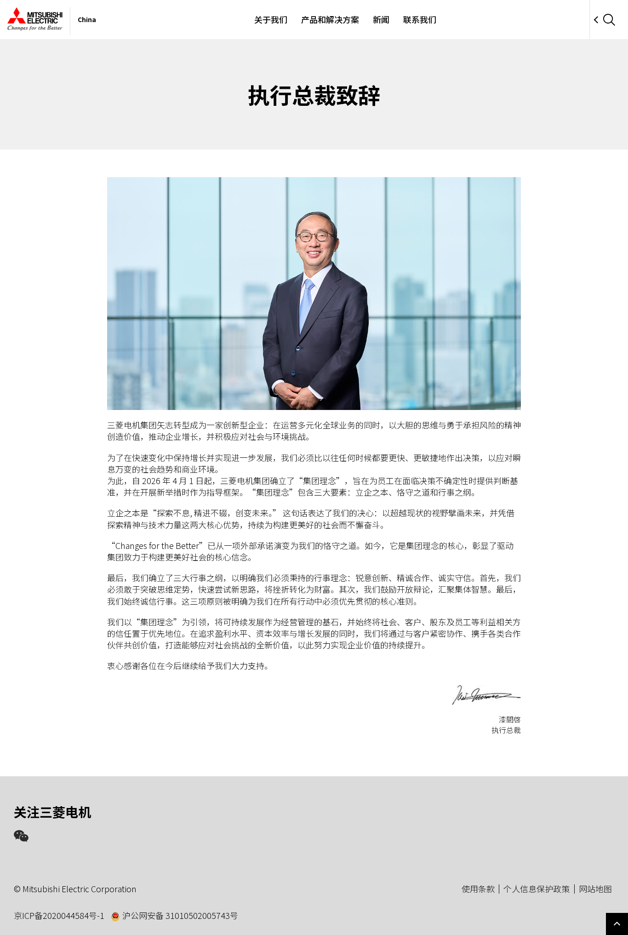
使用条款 (478, 889)
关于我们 (270, 19)
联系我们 (419, 19)
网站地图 (595, 889)
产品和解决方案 (330, 19)
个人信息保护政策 (536, 889)
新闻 (381, 19)
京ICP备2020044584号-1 (59, 915)
